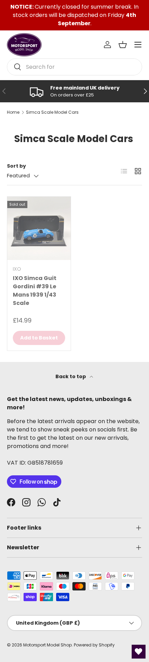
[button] (122, 44)
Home (13, 112)
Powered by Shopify (94, 645)
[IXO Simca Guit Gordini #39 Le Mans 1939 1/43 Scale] (39, 228)
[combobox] (74, 67)
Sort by (16, 165)
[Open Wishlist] (139, 652)
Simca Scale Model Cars (52, 112)
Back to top (71, 376)
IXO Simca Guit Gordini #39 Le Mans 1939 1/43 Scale (34, 290)
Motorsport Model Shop (47, 645)
